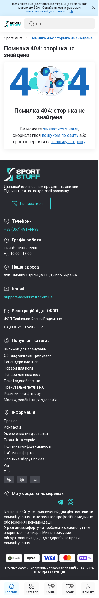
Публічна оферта (19, 453)
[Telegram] (49, 502)
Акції (8, 465)
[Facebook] (7, 502)
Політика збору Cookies (24, 459)
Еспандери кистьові (21, 362)
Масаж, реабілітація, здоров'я (30, 400)
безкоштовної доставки (43, 11)
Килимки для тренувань (25, 349)
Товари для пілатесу (22, 374)
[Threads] (70, 502)
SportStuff (13, 38)
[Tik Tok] (39, 502)
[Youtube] (28, 502)
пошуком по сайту (58, 135)
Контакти (12, 427)
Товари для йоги (18, 368)
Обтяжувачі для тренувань (28, 355)
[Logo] (12, 23)
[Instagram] (18, 502)
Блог (8, 472)
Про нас (11, 421)
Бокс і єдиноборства (22, 381)
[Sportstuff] (47, 176)
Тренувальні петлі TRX (24, 387)
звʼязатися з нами (58, 128)
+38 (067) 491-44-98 (21, 229)
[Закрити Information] (90, 8)
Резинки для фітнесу (22, 394)
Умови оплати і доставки (26, 434)
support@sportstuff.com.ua (28, 297)
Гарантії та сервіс (19, 440)
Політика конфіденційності (27, 446)
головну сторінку (66, 141)
